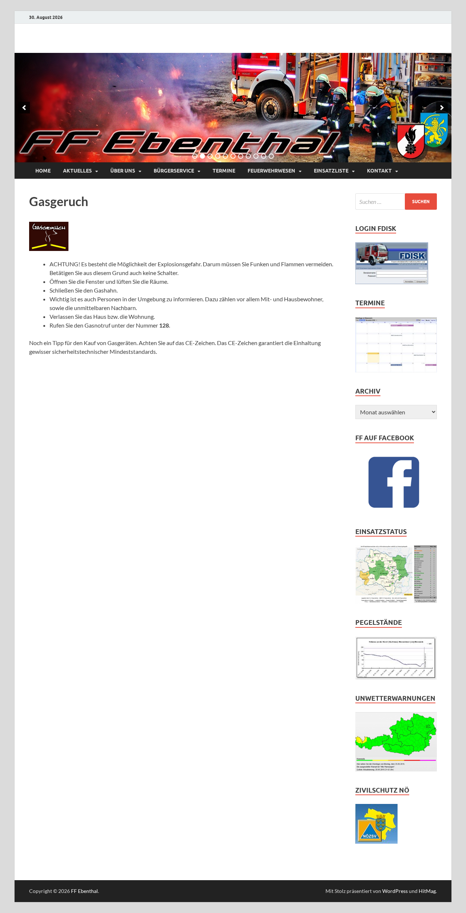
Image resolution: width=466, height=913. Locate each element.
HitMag (427, 891)
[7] (240, 156)
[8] (248, 156)
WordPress (395, 891)
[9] (255, 156)
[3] (210, 156)
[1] (194, 156)
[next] (442, 107)
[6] (233, 156)
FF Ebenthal (84, 891)
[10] (263, 156)
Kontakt (379, 171)
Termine (224, 171)
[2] (202, 156)
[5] (225, 156)
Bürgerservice (174, 171)
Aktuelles (77, 171)
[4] (217, 156)
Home (43, 171)
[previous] (24, 107)
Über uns (122, 171)
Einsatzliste (331, 171)
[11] (271, 156)
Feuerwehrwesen (271, 171)
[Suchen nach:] (396, 201)
